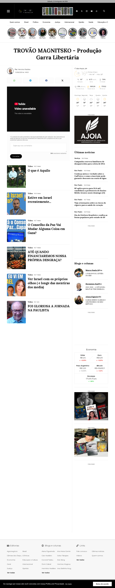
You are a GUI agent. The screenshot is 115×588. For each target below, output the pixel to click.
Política (35, 22)
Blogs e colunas (83, 263)
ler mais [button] (68, 584)
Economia (46, 22)
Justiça (57, 22)
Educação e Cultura (105, 22)
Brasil (26, 22)
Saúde (91, 22)
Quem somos (15, 22)
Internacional (69, 22)
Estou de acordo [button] (102, 584)
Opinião (81, 22)
